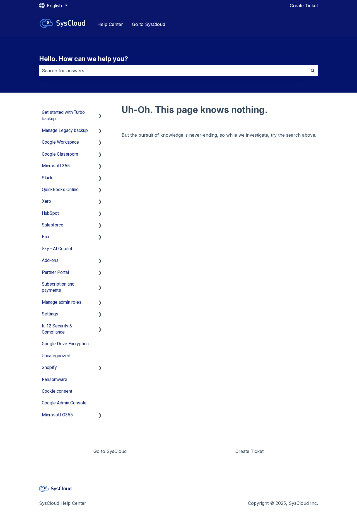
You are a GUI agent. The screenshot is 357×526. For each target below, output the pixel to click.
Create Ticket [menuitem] (249, 451)
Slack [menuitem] (47, 177)
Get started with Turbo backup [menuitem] (63, 115)
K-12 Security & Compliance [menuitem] (57, 329)
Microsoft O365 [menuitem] (57, 415)
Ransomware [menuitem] (54, 379)
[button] (100, 113)
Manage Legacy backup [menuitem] (65, 130)
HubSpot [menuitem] (50, 213)
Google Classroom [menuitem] (60, 154)
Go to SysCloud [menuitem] (110, 451)
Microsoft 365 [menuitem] (56, 165)
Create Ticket (304, 5)
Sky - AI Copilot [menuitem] (57, 248)
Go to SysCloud (148, 24)
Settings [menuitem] (50, 314)
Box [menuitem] (45, 236)
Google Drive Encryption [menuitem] (65, 343)
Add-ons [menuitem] (50, 260)
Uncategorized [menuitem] (56, 355)
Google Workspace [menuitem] (60, 142)
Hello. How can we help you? (83, 59)
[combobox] (173, 70)
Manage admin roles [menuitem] (61, 302)
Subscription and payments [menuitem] (58, 287)
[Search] (312, 70)
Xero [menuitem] (46, 201)
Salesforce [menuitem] (52, 225)
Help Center (110, 24)
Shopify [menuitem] (49, 367)
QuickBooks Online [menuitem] (60, 189)
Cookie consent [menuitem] (57, 391)
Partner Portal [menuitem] (55, 272)
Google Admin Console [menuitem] (64, 403)
